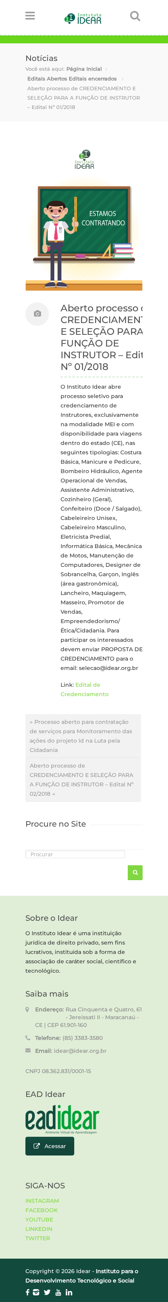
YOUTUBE (39, 1219)
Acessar (55, 1146)
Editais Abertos (47, 78)
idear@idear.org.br (80, 1050)
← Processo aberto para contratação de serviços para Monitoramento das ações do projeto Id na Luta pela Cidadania (81, 736)
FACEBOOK (41, 1210)
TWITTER (37, 1238)
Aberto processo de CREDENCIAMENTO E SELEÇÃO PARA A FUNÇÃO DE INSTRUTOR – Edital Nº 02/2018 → (82, 779)
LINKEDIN (38, 1228)
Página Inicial (84, 69)
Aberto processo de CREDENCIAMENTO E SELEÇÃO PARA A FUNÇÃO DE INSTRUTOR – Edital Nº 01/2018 (107, 337)
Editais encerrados (93, 78)
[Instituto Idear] (83, 22)
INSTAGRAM (42, 1200)
